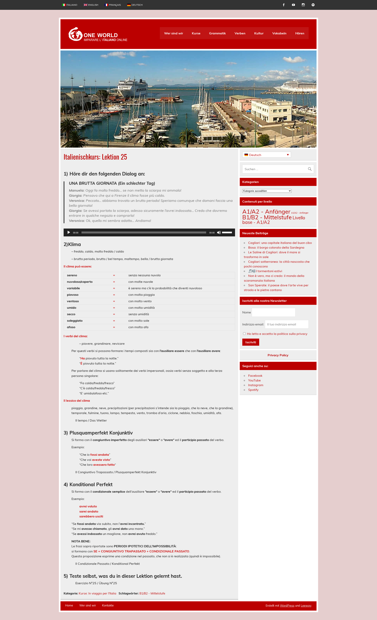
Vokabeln (279, 33)
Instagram (255, 385)
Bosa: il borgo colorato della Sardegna (276, 247)
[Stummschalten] (219, 232)
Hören (299, 33)
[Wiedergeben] (69, 232)
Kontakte (108, 605)
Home (69, 605)
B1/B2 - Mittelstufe (152, 593)
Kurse (196, 33)
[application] (149, 232)
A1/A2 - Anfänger (266, 211)
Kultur (259, 33)
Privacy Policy (278, 355)
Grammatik (217, 33)
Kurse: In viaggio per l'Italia (97, 593)
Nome (246, 312)
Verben (240, 33)
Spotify (253, 390)
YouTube (254, 380)
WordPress (287, 605)
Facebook (255, 376)
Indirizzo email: (253, 324)
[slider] (227, 232)
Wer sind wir (173, 33)
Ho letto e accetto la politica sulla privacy (277, 334)
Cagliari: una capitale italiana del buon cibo (280, 243)
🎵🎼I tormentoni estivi (265, 271)
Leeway (306, 605)
